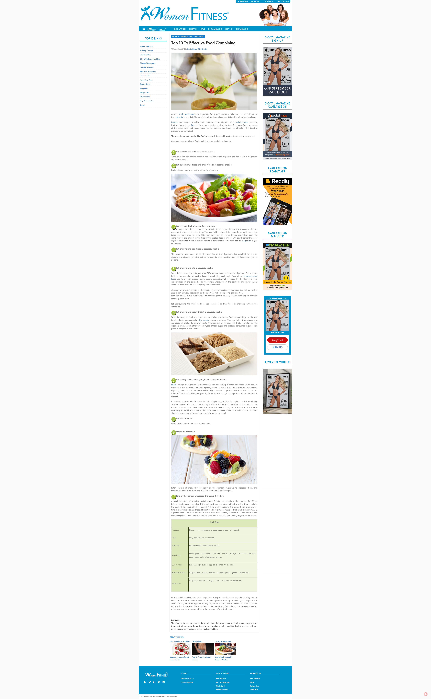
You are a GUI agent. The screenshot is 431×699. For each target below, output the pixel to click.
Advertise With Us (187, 679)
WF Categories (221, 679)
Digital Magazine (187, 682)
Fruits (173, 384)
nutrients (179, 117)
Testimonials (254, 686)
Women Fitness (185, 13)
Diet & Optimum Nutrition (183, 36)
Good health (199, 36)
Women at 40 (145, 96)
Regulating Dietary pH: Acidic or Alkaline (223, 658)
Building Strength (146, 50)
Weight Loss (144, 92)
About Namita (255, 679)
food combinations (187, 114)
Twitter (150, 682)
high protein (203, 320)
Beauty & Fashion (146, 46)
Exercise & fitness (146, 67)
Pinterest (159, 682)
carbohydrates (241, 122)
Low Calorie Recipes (223, 682)
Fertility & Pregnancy (148, 71)
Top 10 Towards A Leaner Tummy (201, 658)
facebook (145, 682)
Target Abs (144, 88)
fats (192, 125)
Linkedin (154, 682)
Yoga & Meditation (147, 101)
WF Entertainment (222, 690)
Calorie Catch (145, 55)
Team (252, 682)
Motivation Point (146, 80)
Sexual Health (145, 84)
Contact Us (254, 690)
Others (142, 105)
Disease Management (148, 63)
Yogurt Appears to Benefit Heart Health (179, 658)
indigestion (246, 241)
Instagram (163, 682)
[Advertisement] (277, 453)
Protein (174, 122)
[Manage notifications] (426, 694)
